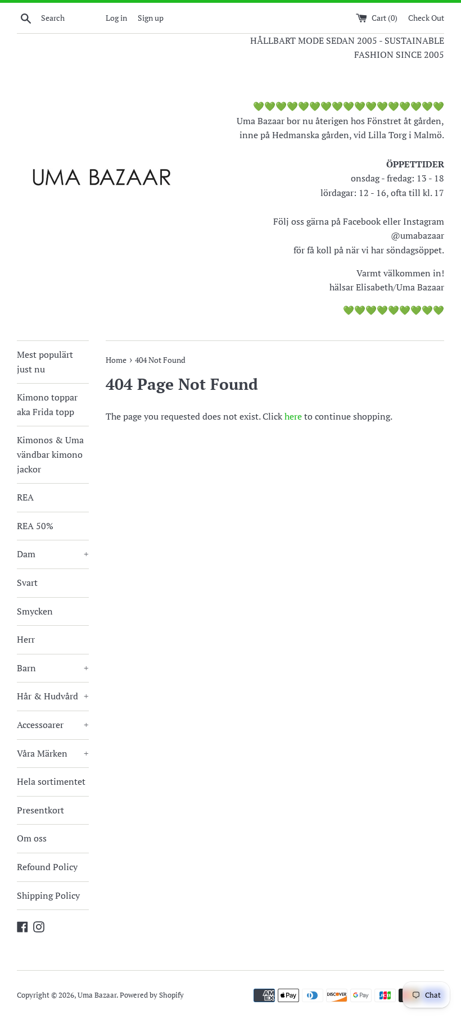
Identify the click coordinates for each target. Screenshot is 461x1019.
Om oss (32, 838)
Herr (26, 639)
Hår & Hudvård (53, 696)
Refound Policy (47, 867)
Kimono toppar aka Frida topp (47, 404)
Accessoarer (53, 724)
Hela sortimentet (51, 781)
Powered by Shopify (152, 995)
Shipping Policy (48, 895)
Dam (53, 554)
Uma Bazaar (97, 995)
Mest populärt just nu (45, 361)
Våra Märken (53, 753)
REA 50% (35, 526)
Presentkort (40, 810)
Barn (53, 668)
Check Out (426, 17)
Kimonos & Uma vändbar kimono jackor (50, 454)
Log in (116, 17)
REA (25, 497)
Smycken (35, 611)
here (293, 416)
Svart (27, 582)
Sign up (151, 17)
